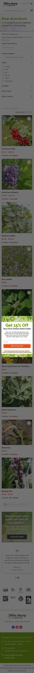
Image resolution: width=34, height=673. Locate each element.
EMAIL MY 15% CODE (17, 346)
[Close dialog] (31, 317)
